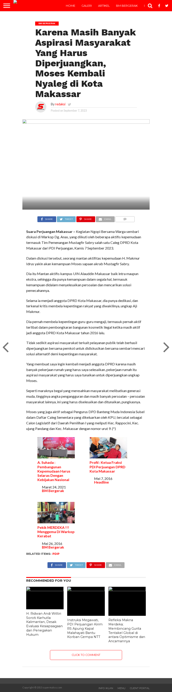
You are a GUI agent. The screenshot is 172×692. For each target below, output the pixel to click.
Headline (101, 482)
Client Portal (140, 688)
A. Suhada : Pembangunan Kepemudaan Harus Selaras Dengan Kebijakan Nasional (53, 471)
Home (70, 5)
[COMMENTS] (125, 218)
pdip (56, 553)
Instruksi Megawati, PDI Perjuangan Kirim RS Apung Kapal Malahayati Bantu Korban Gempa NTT (85, 628)
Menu (121, 688)
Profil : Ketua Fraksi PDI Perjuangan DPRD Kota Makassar (107, 466)
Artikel (104, 5)
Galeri (87, 5)
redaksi (60, 104)
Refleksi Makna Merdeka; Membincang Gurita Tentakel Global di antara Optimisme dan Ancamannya (126, 630)
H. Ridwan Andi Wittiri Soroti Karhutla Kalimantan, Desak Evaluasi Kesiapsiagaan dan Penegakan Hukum (44, 624)
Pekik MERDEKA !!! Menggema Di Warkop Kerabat (56, 531)
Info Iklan (106, 688)
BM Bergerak (127, 5)
